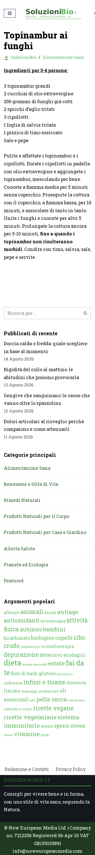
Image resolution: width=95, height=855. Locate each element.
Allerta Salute (19, 548)
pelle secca (51, 699)
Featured (14, 581)
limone (12, 691)
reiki (27, 708)
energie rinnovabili (34, 664)
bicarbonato (17, 638)
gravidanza (65, 674)
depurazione (21, 654)
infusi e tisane (44, 682)
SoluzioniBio (23, 57)
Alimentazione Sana (63, 57)
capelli (63, 637)
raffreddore (13, 709)
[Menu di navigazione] (10, 13)
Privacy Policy (71, 769)
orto (32, 700)
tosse (8, 734)
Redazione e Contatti (27, 769)
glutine (47, 673)
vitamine (27, 734)
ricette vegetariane (30, 717)
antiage (67, 612)
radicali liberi (76, 700)
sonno (47, 726)
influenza (13, 682)
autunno (31, 629)
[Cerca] (85, 313)
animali (32, 612)
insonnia (76, 683)
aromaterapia (53, 621)
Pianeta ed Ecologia (26, 565)
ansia (50, 612)
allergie (12, 612)
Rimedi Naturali (22, 500)
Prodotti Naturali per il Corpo (36, 516)
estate (56, 663)
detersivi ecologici (63, 655)
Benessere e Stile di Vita (31, 484)
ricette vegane (53, 708)
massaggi (29, 691)
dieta (12, 662)
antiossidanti (22, 620)
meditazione (48, 691)
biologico (42, 637)
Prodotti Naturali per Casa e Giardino (45, 532)
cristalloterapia (57, 646)
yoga (45, 734)
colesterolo (30, 646)
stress (77, 725)
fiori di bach (24, 673)
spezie (61, 725)
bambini (54, 629)
